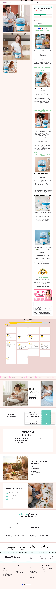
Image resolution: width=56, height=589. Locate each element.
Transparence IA (31, 577)
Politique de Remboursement (33, 571)
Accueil (17, 567)
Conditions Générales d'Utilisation (34, 573)
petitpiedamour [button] (20, 565)
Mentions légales (31, 567)
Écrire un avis (28, 321)
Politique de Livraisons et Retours (34, 568)
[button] (19, 3)
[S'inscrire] (52, 556)
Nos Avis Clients (18, 573)
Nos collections (18, 568)
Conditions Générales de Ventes (33, 572)
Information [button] (32, 565)
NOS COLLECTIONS (32, 398)
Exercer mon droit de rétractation (34, 576)
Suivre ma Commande (19, 572)
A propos (17, 571)
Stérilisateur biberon (37, 15)
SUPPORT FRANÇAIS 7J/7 (38, 307)
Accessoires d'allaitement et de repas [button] (8, 567)
